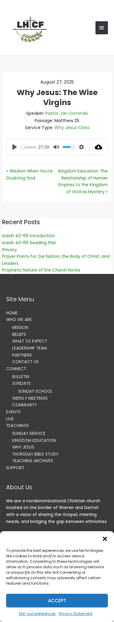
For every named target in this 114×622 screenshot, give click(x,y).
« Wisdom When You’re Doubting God (29, 174)
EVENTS (13, 412)
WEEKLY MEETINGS (30, 398)
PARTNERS (22, 355)
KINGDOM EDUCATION (34, 440)
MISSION (20, 327)
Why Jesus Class (71, 128)
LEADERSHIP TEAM (29, 348)
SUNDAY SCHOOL (35, 391)
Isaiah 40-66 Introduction (28, 236)
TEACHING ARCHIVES (32, 461)
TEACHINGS (17, 426)
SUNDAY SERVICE (29, 433)
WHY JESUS (23, 447)
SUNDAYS (21, 383)
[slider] (28, 147)
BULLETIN (20, 377)
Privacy (9, 250)
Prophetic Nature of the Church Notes (41, 270)
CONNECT (16, 369)
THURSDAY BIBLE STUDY (35, 454)
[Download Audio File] (99, 147)
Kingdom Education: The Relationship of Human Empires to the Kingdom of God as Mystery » (83, 181)
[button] (105, 539)
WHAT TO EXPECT (29, 341)
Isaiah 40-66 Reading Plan (29, 243)
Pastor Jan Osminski (66, 113)
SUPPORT (15, 468)
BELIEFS (19, 334)
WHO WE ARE (19, 320)
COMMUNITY (24, 405)
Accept (57, 600)
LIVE (10, 419)
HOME (12, 313)
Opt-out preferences (37, 613)
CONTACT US (25, 362)
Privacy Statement (75, 613)
